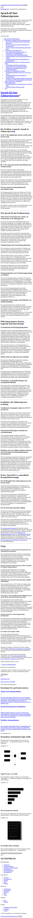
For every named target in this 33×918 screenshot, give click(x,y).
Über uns (6, 877)
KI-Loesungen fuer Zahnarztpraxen (10, 659)
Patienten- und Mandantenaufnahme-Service (13, 533)
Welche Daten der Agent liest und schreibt (16, 66)
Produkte (11, 5)
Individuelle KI (8, 872)
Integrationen (7, 890)
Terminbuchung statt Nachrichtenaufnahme (17, 55)
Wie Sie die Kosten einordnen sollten (15, 87)
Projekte (16, 5)
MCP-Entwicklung (8, 870)
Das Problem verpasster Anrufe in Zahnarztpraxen (17, 40)
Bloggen (6, 902)
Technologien (7, 889)
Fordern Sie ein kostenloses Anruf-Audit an (20, 648)
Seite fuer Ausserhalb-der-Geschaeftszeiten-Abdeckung (16, 539)
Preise (5, 895)
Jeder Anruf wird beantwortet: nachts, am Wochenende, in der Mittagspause (16, 52)
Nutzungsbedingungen (12, 916)
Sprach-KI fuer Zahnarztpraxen (12, 39)
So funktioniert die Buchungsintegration (16, 65)
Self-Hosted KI (8, 869)
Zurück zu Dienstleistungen (9, 664)
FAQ (6, 88)
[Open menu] (2, 7)
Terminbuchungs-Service (24, 534)
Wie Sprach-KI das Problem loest (13, 50)
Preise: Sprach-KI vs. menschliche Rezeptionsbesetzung (13, 82)
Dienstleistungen (5, 5)
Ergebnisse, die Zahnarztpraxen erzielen (15, 71)
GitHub (6, 910)
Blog (5, 882)
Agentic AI (6, 864)
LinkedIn (6, 909)
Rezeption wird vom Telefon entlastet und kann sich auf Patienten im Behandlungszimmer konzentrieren (19, 79)
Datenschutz (4, 916)
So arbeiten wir (8, 879)
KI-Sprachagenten (8, 866)
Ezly (5, 900)
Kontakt (25, 5)
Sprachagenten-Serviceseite (19, 656)
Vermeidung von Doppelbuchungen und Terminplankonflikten (16, 68)
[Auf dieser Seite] (2, 855)
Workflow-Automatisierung (11, 867)
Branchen (20, 5)
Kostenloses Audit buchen (10, 907)
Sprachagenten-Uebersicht (9, 528)
